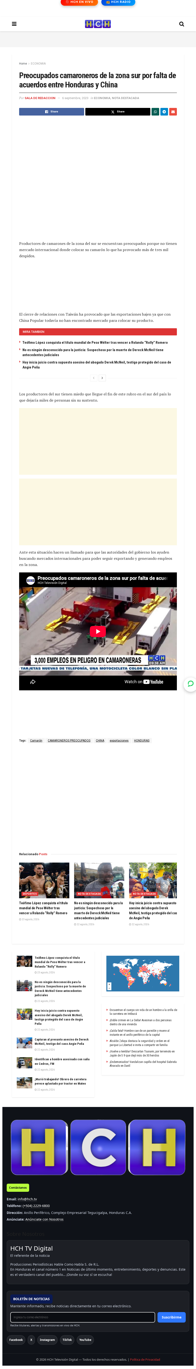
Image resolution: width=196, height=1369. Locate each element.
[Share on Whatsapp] (155, 112)
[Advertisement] (98, 38)
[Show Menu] (14, 24)
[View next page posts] (102, 378)
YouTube (85, 1340)
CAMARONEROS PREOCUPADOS (69, 740)
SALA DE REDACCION (40, 98)
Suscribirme (171, 1317)
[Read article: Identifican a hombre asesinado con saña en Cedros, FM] (24, 1062)
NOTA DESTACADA (125, 98)
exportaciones (119, 740)
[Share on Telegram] (164, 112)
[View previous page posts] (93, 378)
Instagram (47, 1340)
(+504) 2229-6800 (36, 1205)
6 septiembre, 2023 (75, 98)
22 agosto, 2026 (85, 924)
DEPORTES (30, 894)
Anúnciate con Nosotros (44, 1219)
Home (23, 63)
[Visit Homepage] (97, 24)
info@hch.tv (27, 1199)
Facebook (16, 1340)
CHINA (100, 740)
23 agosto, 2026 (30, 919)
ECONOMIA (38, 63)
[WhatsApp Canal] (191, 684)
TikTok (67, 1340)
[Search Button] (181, 24)
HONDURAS (141, 740)
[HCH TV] (98, 1147)
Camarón (36, 740)
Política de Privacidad (145, 1359)
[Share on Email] (173, 112)
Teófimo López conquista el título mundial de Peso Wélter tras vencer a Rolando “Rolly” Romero (95, 342)
